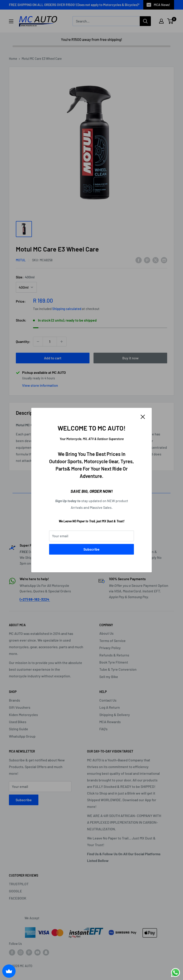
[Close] (143, 416)
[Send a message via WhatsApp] (175, 972)
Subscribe (91, 549)
